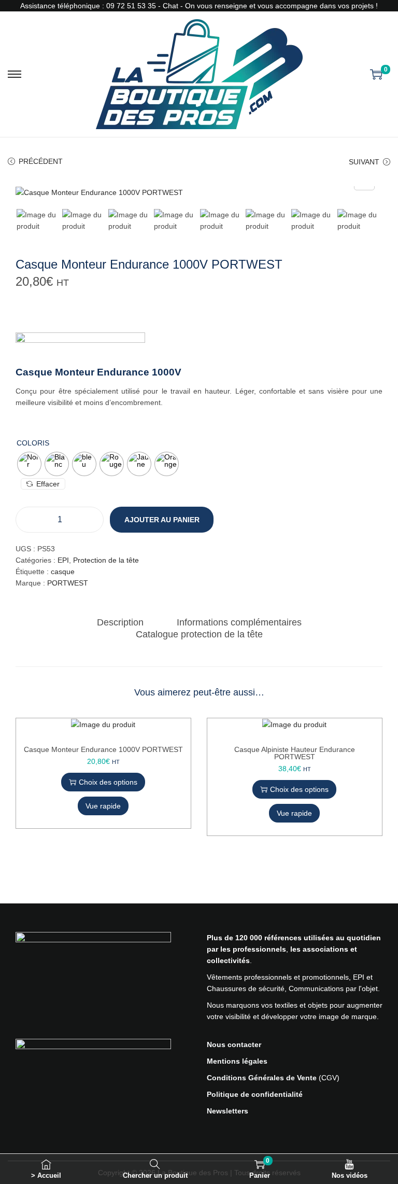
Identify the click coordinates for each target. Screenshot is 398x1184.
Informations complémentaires (239, 622)
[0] (376, 74)
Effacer (48, 484)
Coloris (33, 443)
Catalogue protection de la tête (199, 634)
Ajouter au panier (162, 520)
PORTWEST (67, 583)
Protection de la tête (106, 560)
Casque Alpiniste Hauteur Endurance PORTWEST (294, 753)
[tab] (120, 622)
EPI (63, 560)
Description (120, 622)
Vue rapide (103, 806)
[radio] (29, 464)
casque (63, 571)
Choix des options (108, 782)
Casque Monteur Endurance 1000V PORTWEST (103, 749)
